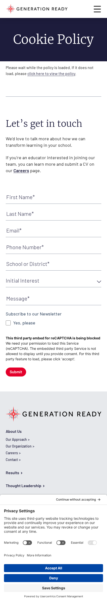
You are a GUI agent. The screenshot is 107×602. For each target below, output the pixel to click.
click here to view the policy (51, 73)
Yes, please (24, 322)
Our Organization (19, 446)
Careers (21, 170)
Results (12, 472)
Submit (16, 371)
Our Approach (16, 439)
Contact (12, 459)
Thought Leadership (23, 485)
